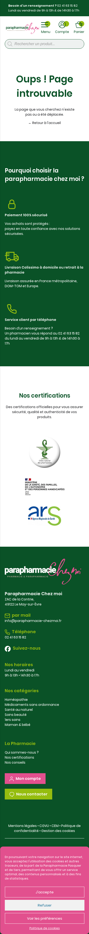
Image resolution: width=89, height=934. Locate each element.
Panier (79, 31)
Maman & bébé (17, 724)
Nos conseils (15, 762)
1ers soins (12, 719)
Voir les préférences (44, 918)
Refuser (45, 905)
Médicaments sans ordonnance (32, 704)
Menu (45, 31)
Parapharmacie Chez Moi (22, 28)
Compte (62, 31)
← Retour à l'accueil (44, 122)
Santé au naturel (19, 709)
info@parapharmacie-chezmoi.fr (33, 620)
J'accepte (45, 892)
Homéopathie (16, 699)
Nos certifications (19, 757)
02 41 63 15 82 (67, 5)
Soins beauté (16, 714)
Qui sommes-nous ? (22, 752)
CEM (55, 825)
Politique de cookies (44, 928)
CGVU (44, 825)
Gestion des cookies (58, 830)
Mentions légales (22, 825)
